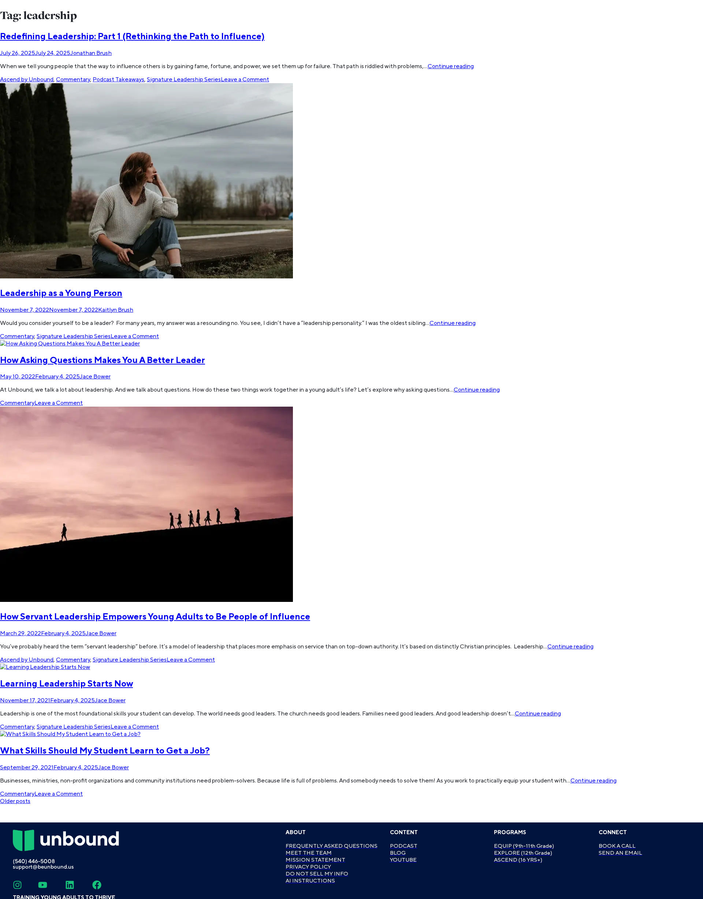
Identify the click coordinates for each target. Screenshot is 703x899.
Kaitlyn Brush (115, 310)
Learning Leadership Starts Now (66, 683)
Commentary (73, 79)
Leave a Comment (245, 79)
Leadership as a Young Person (61, 293)
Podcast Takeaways (118, 79)
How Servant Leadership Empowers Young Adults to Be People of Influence (155, 616)
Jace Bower (95, 376)
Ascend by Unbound (26, 79)
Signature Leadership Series (184, 79)
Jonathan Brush (91, 53)
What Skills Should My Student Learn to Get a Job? (105, 750)
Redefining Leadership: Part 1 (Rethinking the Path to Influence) (132, 36)
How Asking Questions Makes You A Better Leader (102, 360)
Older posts (15, 801)
